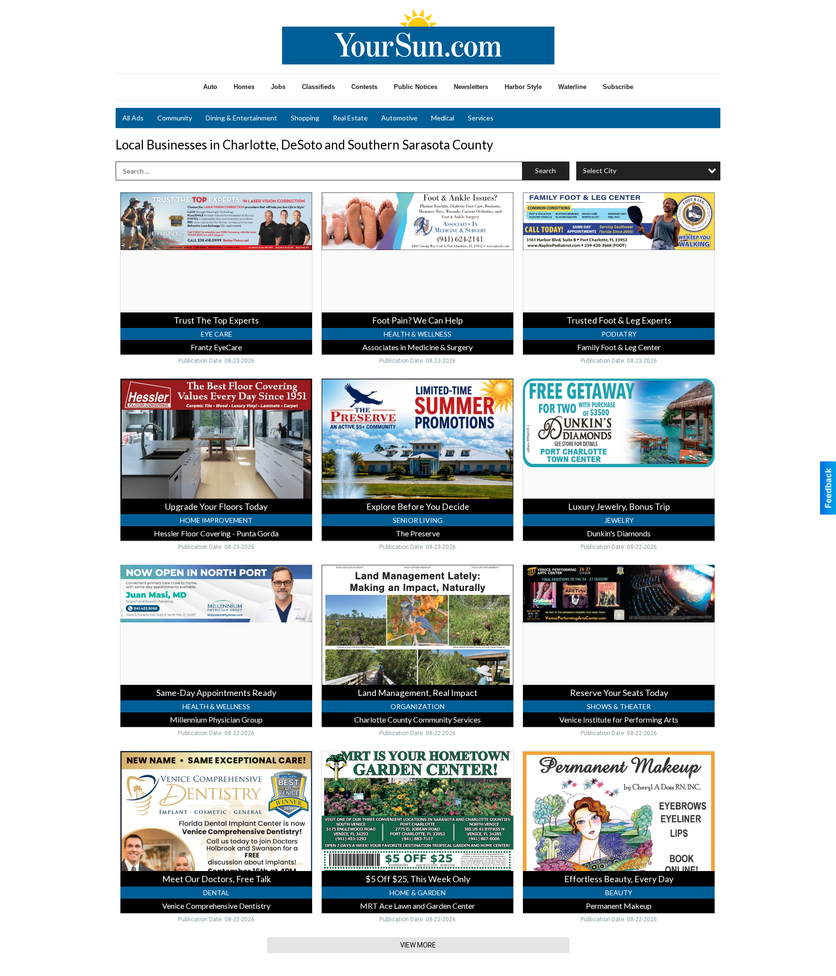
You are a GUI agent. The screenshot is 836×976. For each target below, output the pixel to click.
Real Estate (350, 118)
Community (174, 118)
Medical (442, 118)
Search (545, 170)
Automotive (399, 118)
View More (418, 945)
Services (480, 118)
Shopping (305, 118)
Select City (599, 170)
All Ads (133, 118)
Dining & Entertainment (241, 118)
